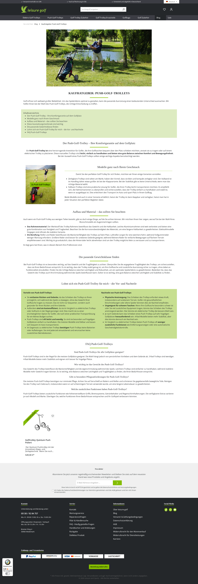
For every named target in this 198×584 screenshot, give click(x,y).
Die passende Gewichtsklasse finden (42, 127)
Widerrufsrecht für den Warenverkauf (129, 531)
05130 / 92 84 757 (29, 513)
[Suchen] (123, 9)
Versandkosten (92, 576)
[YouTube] (175, 510)
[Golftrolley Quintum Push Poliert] (41, 421)
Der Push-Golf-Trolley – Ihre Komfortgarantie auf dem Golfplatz (54, 116)
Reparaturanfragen (77, 517)
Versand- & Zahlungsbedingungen (128, 517)
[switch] (7, 573)
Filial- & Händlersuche (78, 520)
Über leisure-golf (120, 509)
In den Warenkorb (41, 454)
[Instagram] (170, 510)
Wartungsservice (76, 513)
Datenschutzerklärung (123, 520)
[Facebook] (166, 510)
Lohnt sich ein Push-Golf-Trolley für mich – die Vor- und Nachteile (55, 129)
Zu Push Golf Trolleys (40, 184)
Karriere (116, 539)
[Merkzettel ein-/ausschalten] (52, 416)
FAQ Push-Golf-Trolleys (37, 132)
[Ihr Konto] (171, 9)
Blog (115, 513)
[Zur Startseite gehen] (33, 9)
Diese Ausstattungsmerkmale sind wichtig (45, 124)
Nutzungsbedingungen (128, 487)
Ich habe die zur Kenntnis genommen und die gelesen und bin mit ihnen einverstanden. (95, 491)
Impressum (118, 528)
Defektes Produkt (76, 535)
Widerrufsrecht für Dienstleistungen (128, 535)
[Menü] (11, 559)
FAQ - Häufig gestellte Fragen (81, 524)
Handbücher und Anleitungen (82, 528)
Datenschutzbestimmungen (75, 490)
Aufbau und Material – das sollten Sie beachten (47, 121)
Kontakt (72, 509)
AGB (113, 490)
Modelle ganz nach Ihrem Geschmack (43, 118)
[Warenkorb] (176, 8)
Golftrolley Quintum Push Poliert (37, 441)
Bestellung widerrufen (99, 567)
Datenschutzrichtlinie (110, 487)
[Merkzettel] (164, 9)
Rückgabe (73, 531)
